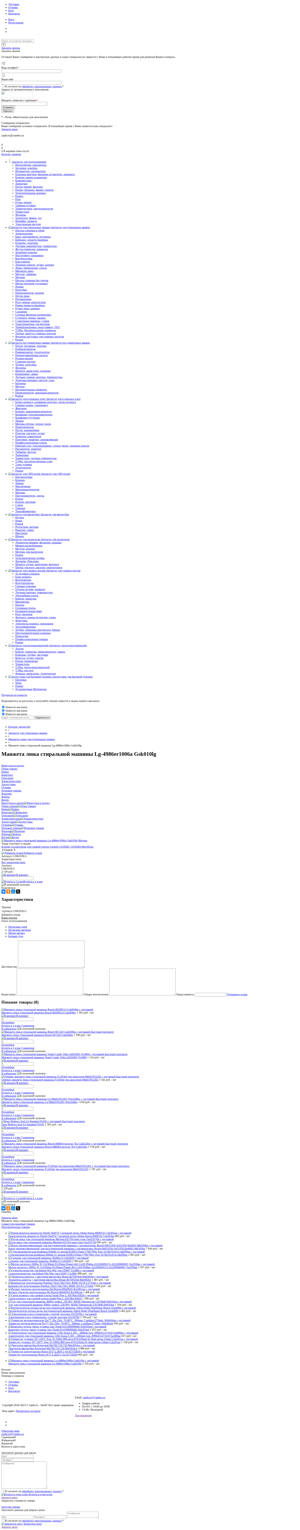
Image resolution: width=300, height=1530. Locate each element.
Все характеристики (13, 862)
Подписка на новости (14, 695)
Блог (11, 10)
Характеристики (11, 818)
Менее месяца (16, 933)
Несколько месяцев (19, 929)
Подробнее (7, 1022)
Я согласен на (34, 86)
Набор (5, 809)
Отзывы (13, 7)
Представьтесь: (185, 994)
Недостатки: (8, 994)
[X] (18, 891)
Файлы (5, 834)
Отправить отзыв (237, 994)
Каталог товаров (11, 154)
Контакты (14, 13)
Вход (11, 19)
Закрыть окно (9, 129)
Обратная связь (10, 1430)
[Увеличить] (44, 840)
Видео (5, 837)
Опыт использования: (14, 920)
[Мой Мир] (13, 891)
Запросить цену (32, 1523)
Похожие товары (11, 828)
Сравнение (27, 1025)
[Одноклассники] (8, 891)
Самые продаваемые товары (18, 1223)
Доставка (13, 4)
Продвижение (83, 1415)
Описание (7, 815)
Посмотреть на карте (28, 1411)
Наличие (6, 831)
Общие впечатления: (96, 994)
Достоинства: (9, 966)
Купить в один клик (40, 1494)
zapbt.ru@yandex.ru (94, 1397)
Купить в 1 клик (33, 881)
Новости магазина (16, 707)
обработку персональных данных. (42, 86)
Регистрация (15, 22)
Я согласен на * (34, 1491)
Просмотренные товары (15, 1227)
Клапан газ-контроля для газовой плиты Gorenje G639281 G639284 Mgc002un (47, 846)
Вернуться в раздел (12, 803)
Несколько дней (17, 926)
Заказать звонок (10, 47)
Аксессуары (8, 821)
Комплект (7, 812)
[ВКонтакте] (3, 891)
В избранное (8, 1028)
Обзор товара (9, 806)
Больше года (15, 936)
